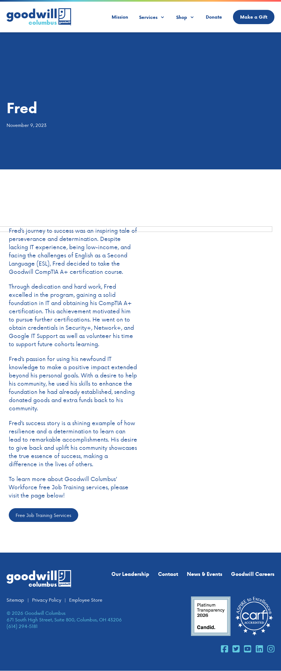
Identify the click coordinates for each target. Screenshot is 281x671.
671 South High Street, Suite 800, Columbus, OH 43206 (64, 619)
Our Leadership (130, 574)
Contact (168, 574)
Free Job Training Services (43, 515)
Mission (120, 17)
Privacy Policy (46, 599)
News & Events (204, 574)
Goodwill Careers (252, 574)
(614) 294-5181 (22, 626)
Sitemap (15, 599)
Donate (214, 17)
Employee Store (85, 599)
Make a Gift (253, 17)
